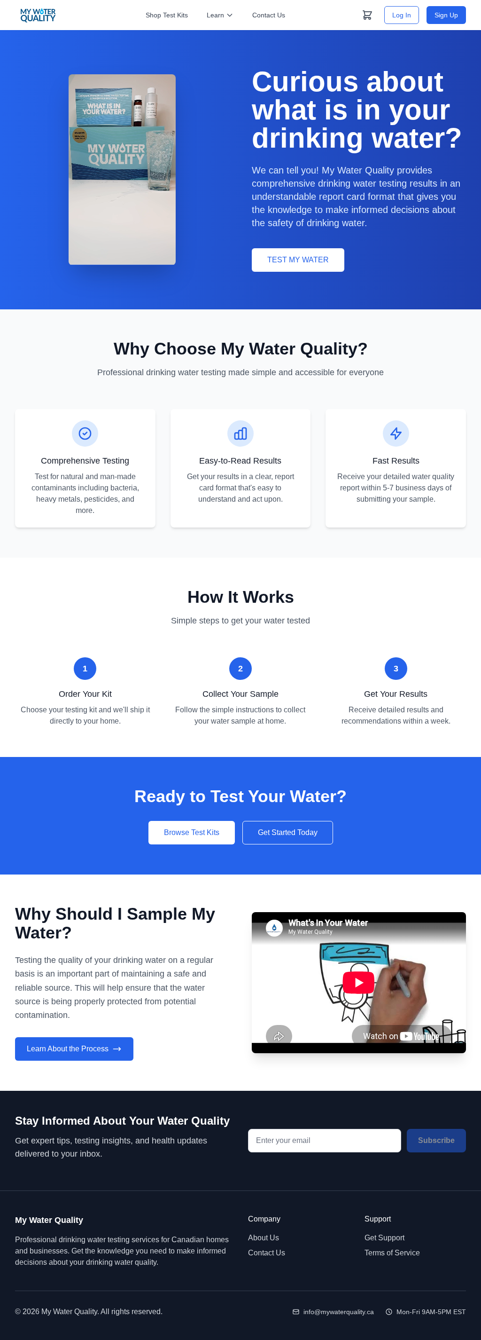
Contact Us (268, 15)
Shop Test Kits (167, 15)
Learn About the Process (68, 1049)
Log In (401, 15)
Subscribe (436, 1140)
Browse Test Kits (191, 832)
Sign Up (446, 15)
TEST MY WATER (298, 260)
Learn (215, 15)
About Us (263, 1238)
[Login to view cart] (367, 15)
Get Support (384, 1238)
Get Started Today (288, 832)
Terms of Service (392, 1253)
